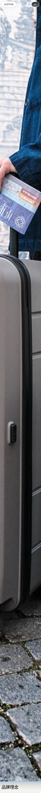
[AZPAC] (9, 4)
